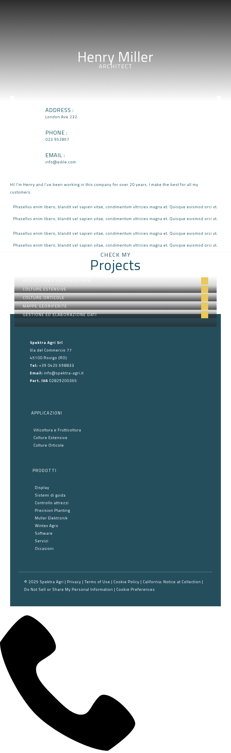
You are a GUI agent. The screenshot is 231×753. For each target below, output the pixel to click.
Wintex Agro (46, 525)
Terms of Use (97, 582)
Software (44, 533)
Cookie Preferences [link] (44, 597)
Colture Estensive (51, 437)
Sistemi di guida (50, 495)
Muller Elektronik (51, 518)
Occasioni (44, 548)
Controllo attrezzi (52, 503)
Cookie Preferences (135, 589)
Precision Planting (52, 510)
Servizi (41, 541)
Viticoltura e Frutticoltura (57, 430)
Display (42, 487)
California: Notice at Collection (172, 582)
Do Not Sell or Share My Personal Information (68, 589)
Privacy (74, 582)
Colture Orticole (48, 445)
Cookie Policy (126, 582)
